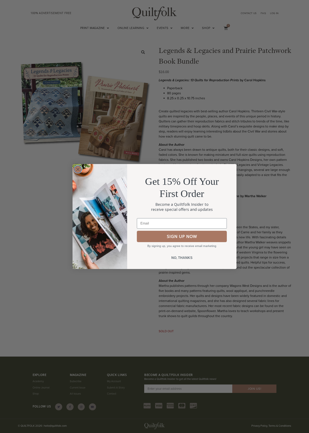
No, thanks (182, 258)
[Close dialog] (78, 169)
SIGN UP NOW (182, 236)
